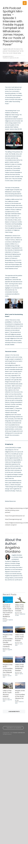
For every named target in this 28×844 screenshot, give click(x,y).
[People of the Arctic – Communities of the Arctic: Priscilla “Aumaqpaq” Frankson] (8, 629)
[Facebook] (4, 590)
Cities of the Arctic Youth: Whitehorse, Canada (19, 608)
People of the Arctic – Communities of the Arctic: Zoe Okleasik (8, 668)
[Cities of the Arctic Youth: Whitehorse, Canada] (20, 600)
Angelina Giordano (8, 56)
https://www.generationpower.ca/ (15, 516)
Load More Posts (14, 711)
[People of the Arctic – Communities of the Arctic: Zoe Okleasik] (8, 659)
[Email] (23, 590)
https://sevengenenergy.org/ (13, 519)
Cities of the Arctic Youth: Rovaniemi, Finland (19, 638)
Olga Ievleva (17, 701)
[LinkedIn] (13, 590)
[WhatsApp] (17, 590)
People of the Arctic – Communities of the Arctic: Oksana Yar (20, 694)
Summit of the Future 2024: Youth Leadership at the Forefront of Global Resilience (8, 611)
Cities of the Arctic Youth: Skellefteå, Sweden (19, 667)
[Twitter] (7, 590)
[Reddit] (10, 590)
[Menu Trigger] (25, 3)
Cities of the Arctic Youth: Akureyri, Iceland (7, 693)
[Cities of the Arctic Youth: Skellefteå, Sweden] (20, 659)
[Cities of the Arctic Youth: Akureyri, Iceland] (8, 685)
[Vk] (20, 590)
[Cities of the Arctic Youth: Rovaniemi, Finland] (20, 629)
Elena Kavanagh (5, 619)
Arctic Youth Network (18, 613)
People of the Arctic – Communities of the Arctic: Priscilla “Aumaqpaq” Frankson (8, 640)
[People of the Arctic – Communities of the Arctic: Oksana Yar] (20, 685)
